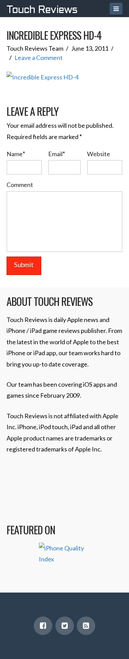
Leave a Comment (38, 57)
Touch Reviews (42, 10)
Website (98, 154)
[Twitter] (64, 626)
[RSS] (86, 626)
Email (56, 154)
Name (16, 154)
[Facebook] (43, 626)
